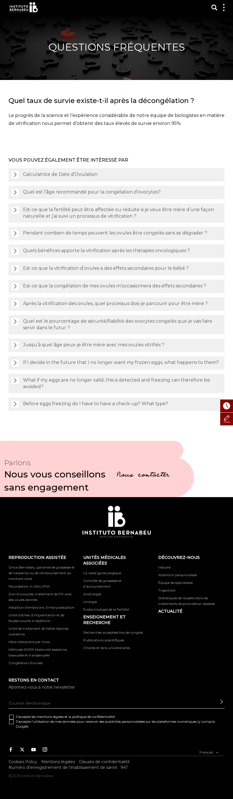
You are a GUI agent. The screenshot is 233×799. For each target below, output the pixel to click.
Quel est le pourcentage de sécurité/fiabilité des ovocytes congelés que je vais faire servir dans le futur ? (117, 324)
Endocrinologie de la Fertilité (106, 609)
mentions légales (50, 716)
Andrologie (92, 594)
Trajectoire (166, 590)
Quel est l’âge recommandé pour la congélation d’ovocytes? (92, 192)
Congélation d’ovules (26, 663)
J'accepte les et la (65, 716)
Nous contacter (142, 475)
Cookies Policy (23, 761)
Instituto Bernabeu (24, 7)
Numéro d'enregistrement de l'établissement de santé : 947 (68, 767)
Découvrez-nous (179, 557)
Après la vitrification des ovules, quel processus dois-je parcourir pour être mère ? (115, 303)
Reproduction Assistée (37, 557)
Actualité (170, 611)
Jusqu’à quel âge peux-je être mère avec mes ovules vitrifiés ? (93, 344)
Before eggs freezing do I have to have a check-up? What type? (95, 403)
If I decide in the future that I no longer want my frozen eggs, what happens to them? (121, 362)
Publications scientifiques (103, 640)
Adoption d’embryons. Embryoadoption (41, 607)
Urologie (90, 602)
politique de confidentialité (93, 716)
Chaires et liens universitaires (106, 648)
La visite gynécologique (102, 573)
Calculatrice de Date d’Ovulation (60, 174)
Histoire (164, 567)
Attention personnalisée (177, 575)
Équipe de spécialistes (175, 582)
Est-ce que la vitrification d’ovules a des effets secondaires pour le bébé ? (106, 268)
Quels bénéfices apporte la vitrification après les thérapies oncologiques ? (106, 250)
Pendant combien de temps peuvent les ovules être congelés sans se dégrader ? (115, 233)
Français (206, 752)
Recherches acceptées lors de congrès (113, 632)
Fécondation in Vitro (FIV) (29, 586)
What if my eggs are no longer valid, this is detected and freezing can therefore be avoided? (116, 383)
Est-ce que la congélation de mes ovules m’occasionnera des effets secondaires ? (114, 286)
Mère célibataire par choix (29, 642)
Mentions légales (58, 761)
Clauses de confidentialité (104, 761)
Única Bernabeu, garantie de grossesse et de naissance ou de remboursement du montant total (42, 573)
